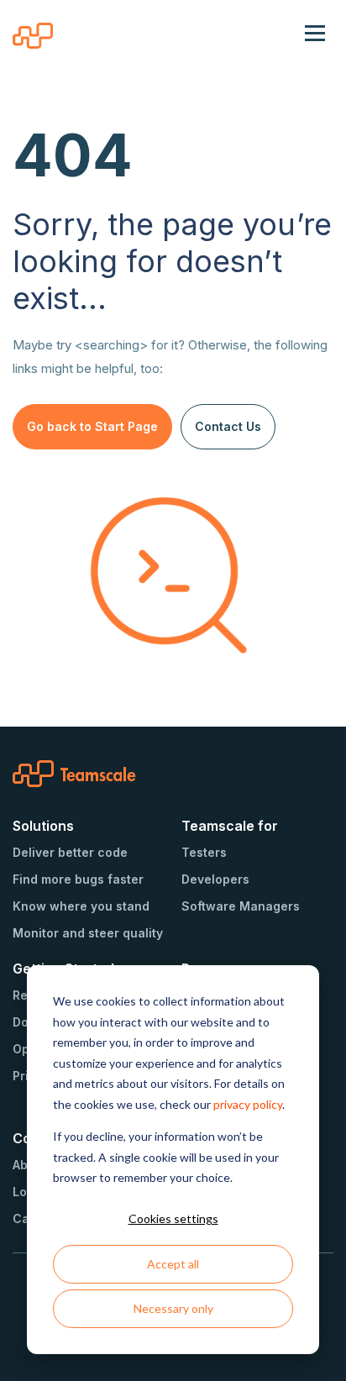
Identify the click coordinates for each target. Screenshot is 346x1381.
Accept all (173, 1264)
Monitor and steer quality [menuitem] (88, 933)
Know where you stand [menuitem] (81, 906)
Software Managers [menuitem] (240, 906)
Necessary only (173, 1308)
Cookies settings (173, 1218)
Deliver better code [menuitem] (70, 852)
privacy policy (247, 1104)
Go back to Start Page (92, 426)
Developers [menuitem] (215, 879)
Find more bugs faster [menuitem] (78, 879)
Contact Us (228, 426)
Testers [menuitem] (204, 852)
